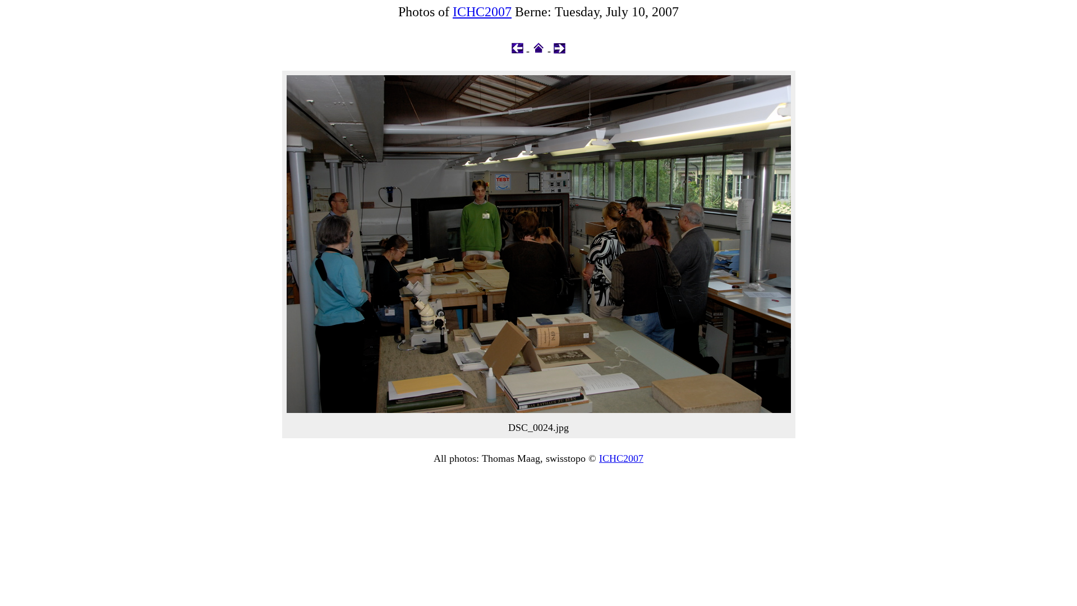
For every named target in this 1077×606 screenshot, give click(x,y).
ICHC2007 (482, 11)
